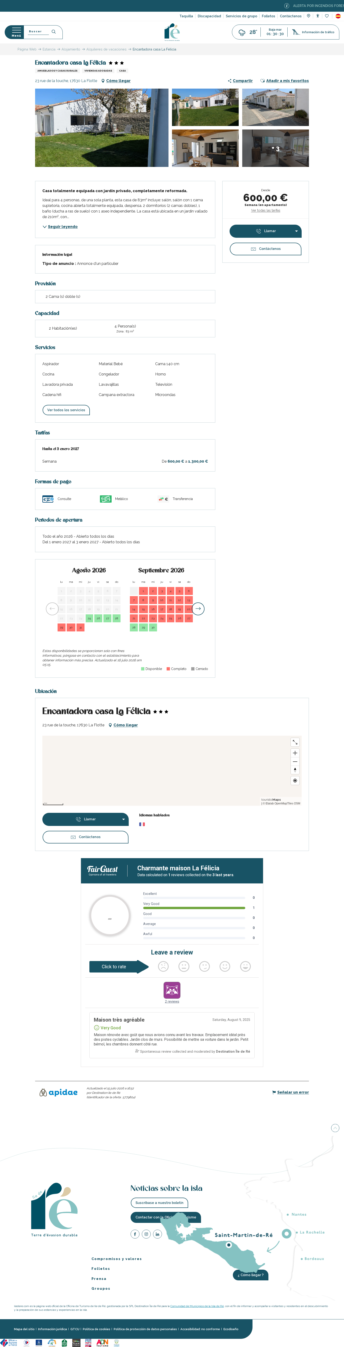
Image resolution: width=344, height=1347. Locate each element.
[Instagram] (146, 1235)
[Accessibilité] (317, 16)
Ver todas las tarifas (265, 210)
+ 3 (276, 148)
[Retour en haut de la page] (335, 1127)
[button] (338, 16)
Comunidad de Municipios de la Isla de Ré (197, 1306)
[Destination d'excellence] (26, 1342)
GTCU (74, 1329)
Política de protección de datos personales (145, 1329)
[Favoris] (327, 16)
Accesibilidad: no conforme (200, 1329)
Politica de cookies (96, 1329)
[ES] (338, 16)
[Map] (308, 16)
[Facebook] (135, 1235)
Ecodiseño (230, 1329)
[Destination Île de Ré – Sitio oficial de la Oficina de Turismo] (172, 32)
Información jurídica (52, 1329)
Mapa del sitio (24, 1329)
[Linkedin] (157, 1235)
